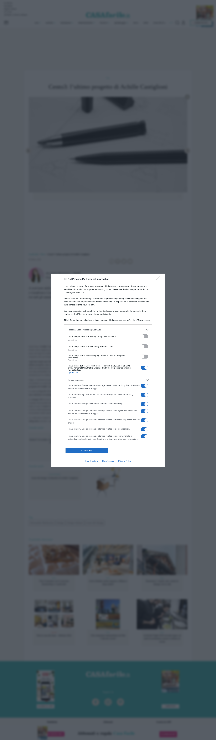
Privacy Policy (124, 461)
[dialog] (108, 370)
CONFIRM (86, 450)
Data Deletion (91, 461)
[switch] (144, 336)
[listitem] (108, 329)
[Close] (159, 279)
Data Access (108, 461)
